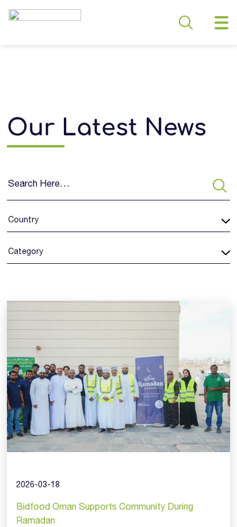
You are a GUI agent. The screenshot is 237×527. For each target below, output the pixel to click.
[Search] (219, 186)
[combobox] (8, 221)
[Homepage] (45, 22)
